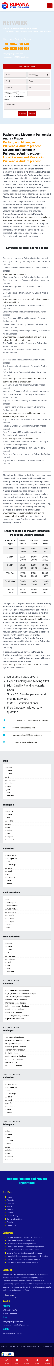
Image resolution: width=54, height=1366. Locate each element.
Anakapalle (9, 915)
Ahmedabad (10, 783)
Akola (7, 793)
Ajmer (7, 790)
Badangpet (9, 840)
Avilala (8, 928)
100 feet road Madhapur (14, 1037)
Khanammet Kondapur (14, 1059)
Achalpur (8, 767)
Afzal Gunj (9, 874)
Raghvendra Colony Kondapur (17, 990)
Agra (7, 777)
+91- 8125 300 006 (16, 48)
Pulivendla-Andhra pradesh (24, 28)
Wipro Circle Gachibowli (14, 1019)
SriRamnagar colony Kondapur (17, 1006)
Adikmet (8, 871)
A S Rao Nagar (11, 855)
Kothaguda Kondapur (13, 1012)
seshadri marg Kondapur (15, 1050)
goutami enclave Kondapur (15, 1056)
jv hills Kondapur (11, 1053)
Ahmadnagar (10, 780)
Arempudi (9, 925)
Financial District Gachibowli (16, 1000)
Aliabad (8, 881)
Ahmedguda (10, 877)
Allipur (7, 818)
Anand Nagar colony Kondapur (17, 1015)
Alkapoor (8, 884)
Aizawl (8, 786)
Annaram (9, 821)
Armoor (8, 824)
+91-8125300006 (40, 720)
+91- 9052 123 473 (16, 44)
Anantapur (9, 918)
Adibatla (8, 868)
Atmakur (8, 833)
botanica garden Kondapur (15, 1047)
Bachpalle (9, 837)
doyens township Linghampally (17, 1040)
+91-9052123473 (24, 720)
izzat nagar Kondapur (13, 1066)
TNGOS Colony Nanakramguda (17, 997)
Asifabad (8, 830)
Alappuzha (9, 796)
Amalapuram (10, 912)
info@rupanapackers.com (13, 54)
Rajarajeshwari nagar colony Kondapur (20, 993)
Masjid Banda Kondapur (14, 1009)
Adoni (7, 899)
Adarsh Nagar (10, 865)
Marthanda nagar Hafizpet (15, 1003)
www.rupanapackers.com (14, 274)
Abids (7, 862)
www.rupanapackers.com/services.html (20, 438)
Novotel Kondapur (12, 1062)
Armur (7, 827)
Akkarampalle (10, 903)
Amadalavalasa (11, 906)
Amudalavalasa (11, 909)
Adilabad (8, 771)
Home (6, 28)
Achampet (9, 811)
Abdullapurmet (11, 858)
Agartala (8, 774)
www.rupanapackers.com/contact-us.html (21, 664)
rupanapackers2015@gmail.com (16, 57)
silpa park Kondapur (13, 1044)
